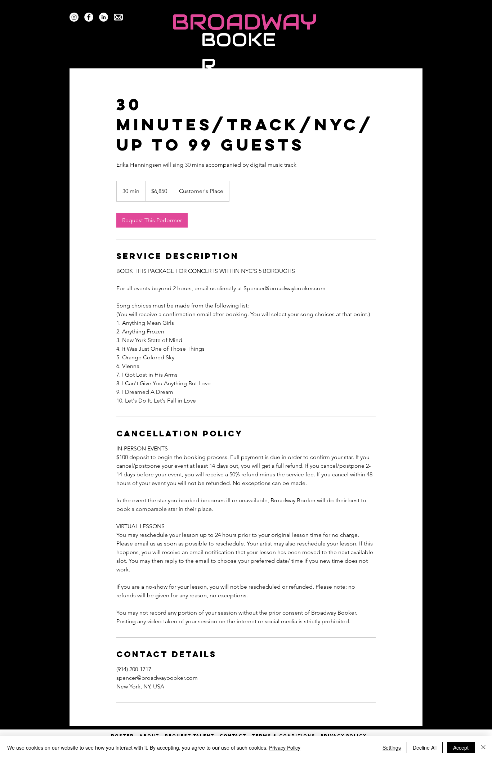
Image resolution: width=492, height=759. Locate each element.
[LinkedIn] (103, 17)
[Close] (483, 747)
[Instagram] (74, 17)
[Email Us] (118, 17)
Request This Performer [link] (152, 220)
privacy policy (344, 735)
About (149, 735)
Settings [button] (392, 747)
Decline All (425, 747)
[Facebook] (88, 17)
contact (233, 735)
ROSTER (125, 735)
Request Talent (189, 735)
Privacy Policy (284, 747)
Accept (461, 747)
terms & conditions (283, 735)
